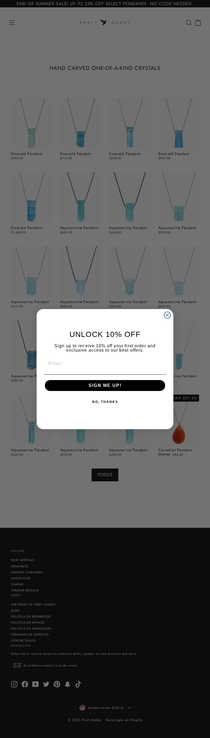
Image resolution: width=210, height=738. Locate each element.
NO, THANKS (105, 402)
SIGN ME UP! (105, 385)
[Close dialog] (167, 315)
